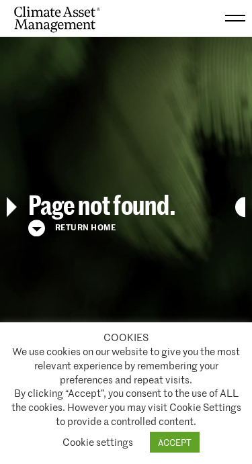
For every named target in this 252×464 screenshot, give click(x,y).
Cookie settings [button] (97, 442)
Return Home (84, 226)
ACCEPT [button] (175, 442)
